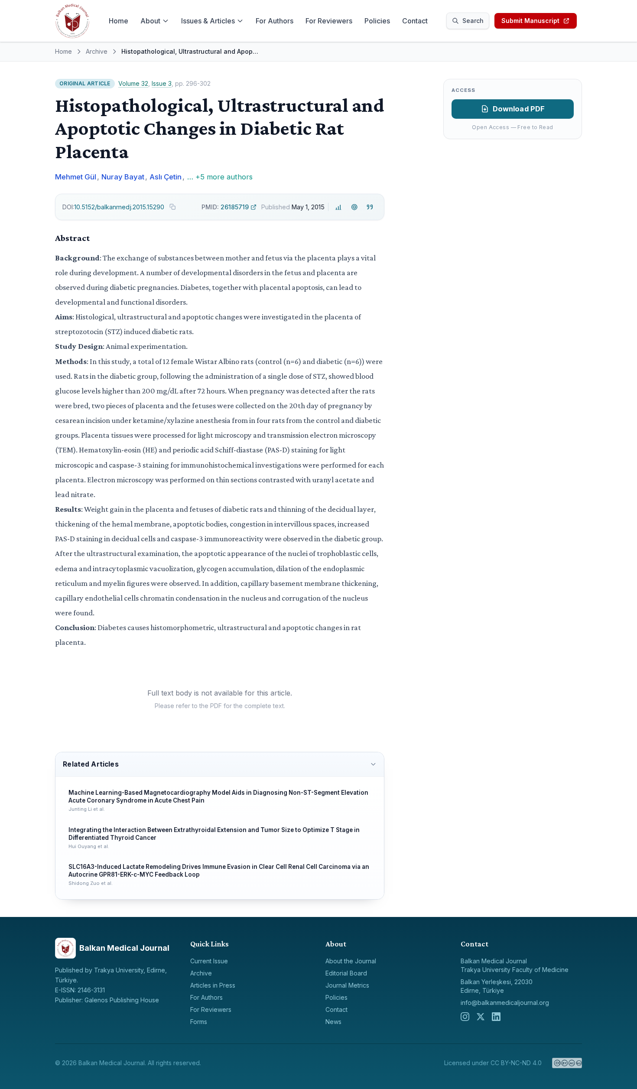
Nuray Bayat (122, 176)
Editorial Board (346, 973)
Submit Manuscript (530, 20)
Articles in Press (212, 985)
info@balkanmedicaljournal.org (505, 1002)
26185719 (225, 207)
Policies (377, 20)
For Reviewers (329, 20)
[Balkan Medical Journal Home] (72, 20)
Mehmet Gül (75, 176)
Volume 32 (133, 83)
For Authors (274, 20)
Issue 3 (162, 83)
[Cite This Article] (370, 207)
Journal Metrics (347, 985)
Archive (96, 51)
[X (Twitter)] (480, 1016)
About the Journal (350, 961)
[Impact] (339, 207)
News (333, 1021)
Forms (198, 1021)
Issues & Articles (208, 20)
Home (118, 20)
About (150, 20)
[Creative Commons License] (567, 1063)
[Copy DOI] (172, 206)
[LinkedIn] (496, 1016)
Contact (415, 20)
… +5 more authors (220, 176)
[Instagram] (465, 1016)
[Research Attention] (354, 207)
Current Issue (209, 961)
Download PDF (519, 108)
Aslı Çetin (166, 176)
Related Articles (90, 764)
